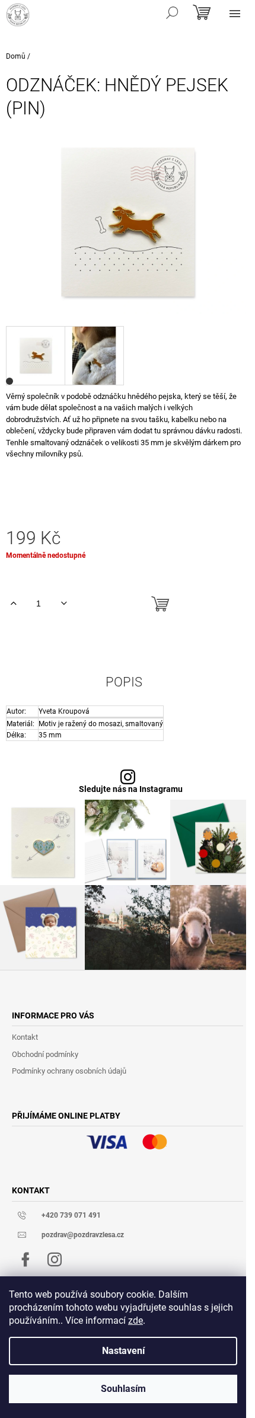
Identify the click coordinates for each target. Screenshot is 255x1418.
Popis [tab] (124, 682)
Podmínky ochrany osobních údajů (69, 1070)
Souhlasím (123, 1388)
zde (135, 1320)
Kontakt (25, 1037)
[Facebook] (25, 1259)
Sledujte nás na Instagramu (131, 789)
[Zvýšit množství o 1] (13, 603)
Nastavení (123, 1350)
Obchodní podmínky (45, 1054)
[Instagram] (54, 1259)
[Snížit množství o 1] (63, 603)
